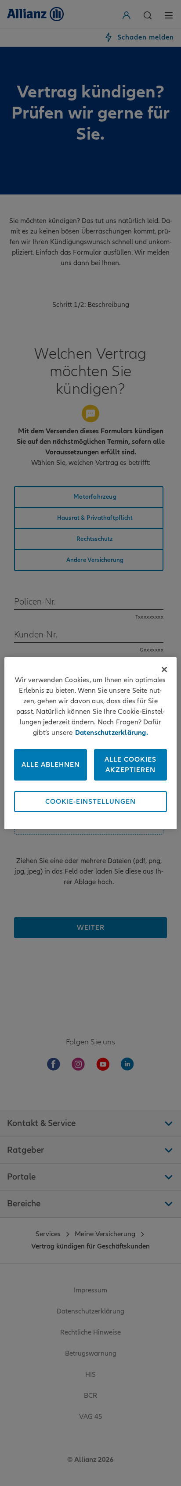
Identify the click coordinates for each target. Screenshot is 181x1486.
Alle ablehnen (51, 764)
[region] (90, 743)
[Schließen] (164, 669)
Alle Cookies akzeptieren (130, 764)
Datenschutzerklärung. (111, 732)
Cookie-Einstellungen (90, 801)
